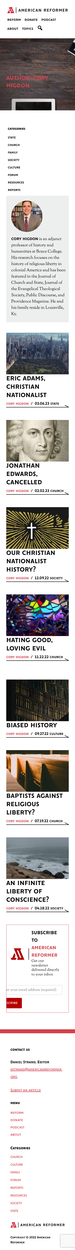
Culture (14, 167)
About (12, 29)
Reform (14, 20)
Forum (13, 175)
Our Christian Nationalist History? (30, 561)
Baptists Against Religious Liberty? (34, 804)
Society (14, 160)
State (12, 137)
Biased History (31, 725)
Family (13, 152)
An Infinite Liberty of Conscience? (27, 891)
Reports (14, 190)
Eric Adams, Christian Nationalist (26, 386)
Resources (16, 182)
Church (14, 145)
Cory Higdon (17, 404)
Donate (31, 20)
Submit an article (25, 1090)
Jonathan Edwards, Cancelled (24, 474)
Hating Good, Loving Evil (29, 644)
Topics (27, 29)
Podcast (48, 20)
